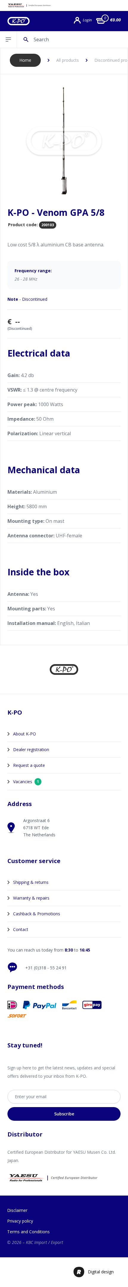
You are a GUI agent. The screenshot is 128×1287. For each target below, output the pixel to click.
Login (87, 20)
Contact (20, 929)
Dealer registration (31, 749)
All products (67, 60)
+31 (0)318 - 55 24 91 (46, 968)
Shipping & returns (31, 882)
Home (25, 60)
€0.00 (115, 20)
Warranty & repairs (31, 898)
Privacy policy (20, 1221)
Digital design (101, 1272)
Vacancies (26, 781)
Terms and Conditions (28, 1231)
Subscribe (64, 1114)
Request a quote (29, 765)
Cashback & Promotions (36, 913)
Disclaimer (17, 1210)
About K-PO (24, 734)
